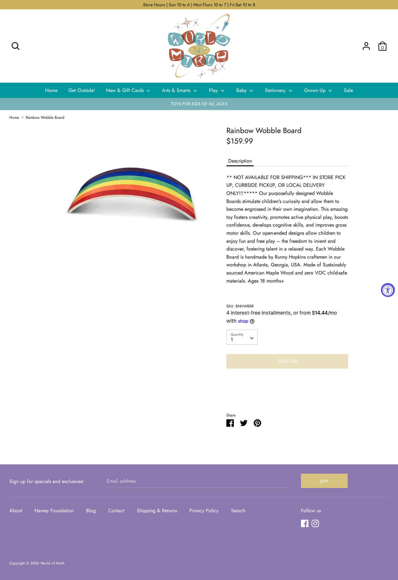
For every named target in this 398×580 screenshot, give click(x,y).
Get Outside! (81, 90)
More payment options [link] (287, 395)
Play (214, 90)
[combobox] (241, 337)
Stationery (276, 90)
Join (324, 480)
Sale (348, 90)
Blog (91, 510)
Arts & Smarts (177, 90)
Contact (116, 510)
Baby (242, 90)
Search (238, 510)
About (15, 510)
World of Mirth (52, 563)
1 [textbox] (232, 339)
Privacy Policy (204, 510)
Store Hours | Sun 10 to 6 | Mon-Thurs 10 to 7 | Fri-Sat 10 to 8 (199, 5)
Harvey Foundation (54, 510)
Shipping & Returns (157, 510)
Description (240, 160)
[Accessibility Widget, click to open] (388, 290)
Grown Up (315, 90)
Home (51, 90)
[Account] (366, 43)
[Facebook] (304, 523)
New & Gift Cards (125, 90)
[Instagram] (315, 523)
